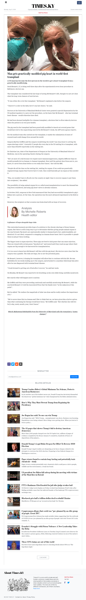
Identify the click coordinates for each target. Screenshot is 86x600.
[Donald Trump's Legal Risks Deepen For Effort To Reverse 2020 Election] (13, 447)
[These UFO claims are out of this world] (13, 545)
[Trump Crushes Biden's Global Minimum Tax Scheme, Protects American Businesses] (13, 392)
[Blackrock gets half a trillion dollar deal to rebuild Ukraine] (13, 501)
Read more (36, 588)
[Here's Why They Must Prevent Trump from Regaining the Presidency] (13, 406)
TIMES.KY (43, 6)
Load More (43, 557)
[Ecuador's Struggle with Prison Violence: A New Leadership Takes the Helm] (13, 530)
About (24, 597)
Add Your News (43, 13)
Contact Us (18, 597)
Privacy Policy (31, 597)
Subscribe (74, 377)
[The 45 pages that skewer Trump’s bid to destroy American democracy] (13, 431)
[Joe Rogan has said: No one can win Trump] (13, 418)
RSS (67, 579)
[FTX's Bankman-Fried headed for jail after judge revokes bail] (13, 488)
